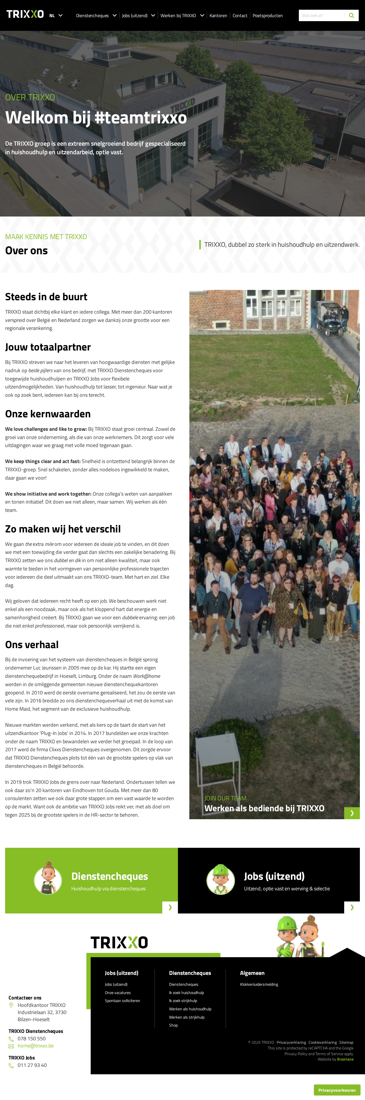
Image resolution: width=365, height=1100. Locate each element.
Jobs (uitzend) (134, 15)
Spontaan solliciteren (122, 1000)
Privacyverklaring (291, 1042)
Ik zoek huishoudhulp (186, 992)
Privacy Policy (296, 1054)
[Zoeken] (351, 15)
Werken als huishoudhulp (190, 1009)
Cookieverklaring (323, 1042)
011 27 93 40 (32, 1065)
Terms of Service (329, 1054)
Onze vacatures (118, 992)
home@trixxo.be (36, 1045)
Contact (240, 15)
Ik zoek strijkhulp (183, 1000)
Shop (173, 1025)
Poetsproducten (268, 15)
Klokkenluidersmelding (259, 984)
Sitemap (346, 1042)
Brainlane (345, 1059)
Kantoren (218, 15)
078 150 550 (32, 1038)
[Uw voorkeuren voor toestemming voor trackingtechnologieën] (337, 1090)
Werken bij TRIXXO (178, 15)
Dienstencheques (92, 15)
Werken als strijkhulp (186, 1017)
